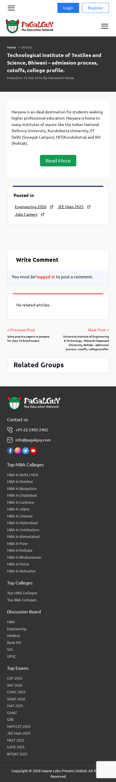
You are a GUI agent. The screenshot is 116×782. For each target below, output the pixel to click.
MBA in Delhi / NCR (22, 475)
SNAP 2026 (16, 699)
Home (11, 47)
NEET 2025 (15, 740)
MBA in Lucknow (20, 502)
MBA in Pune (17, 543)
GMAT (12, 713)
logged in (45, 276)
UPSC (11, 656)
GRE (10, 719)
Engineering (16, 629)
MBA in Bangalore (22, 488)
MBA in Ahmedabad (23, 536)
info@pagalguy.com (33, 440)
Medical (13, 635)
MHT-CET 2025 (18, 726)
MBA (11, 622)
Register (95, 8)
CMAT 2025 (16, 692)
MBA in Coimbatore (23, 530)
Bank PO (14, 643)
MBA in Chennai (19, 516)
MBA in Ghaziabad (22, 495)
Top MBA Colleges (22, 593)
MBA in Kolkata (19, 550)
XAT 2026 (14, 685)
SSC (10, 649)
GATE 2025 (15, 747)
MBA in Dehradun (21, 571)
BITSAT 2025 (17, 754)
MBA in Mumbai (20, 481)
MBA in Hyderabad (22, 523)
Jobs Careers (26, 214)
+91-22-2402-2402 (31, 430)
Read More (58, 160)
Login (68, 8)
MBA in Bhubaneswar (24, 557)
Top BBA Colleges (22, 600)
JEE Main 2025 (71, 207)
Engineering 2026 (30, 207)
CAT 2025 (14, 678)
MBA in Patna (18, 564)
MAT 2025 (15, 706)
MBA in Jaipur (18, 509)
